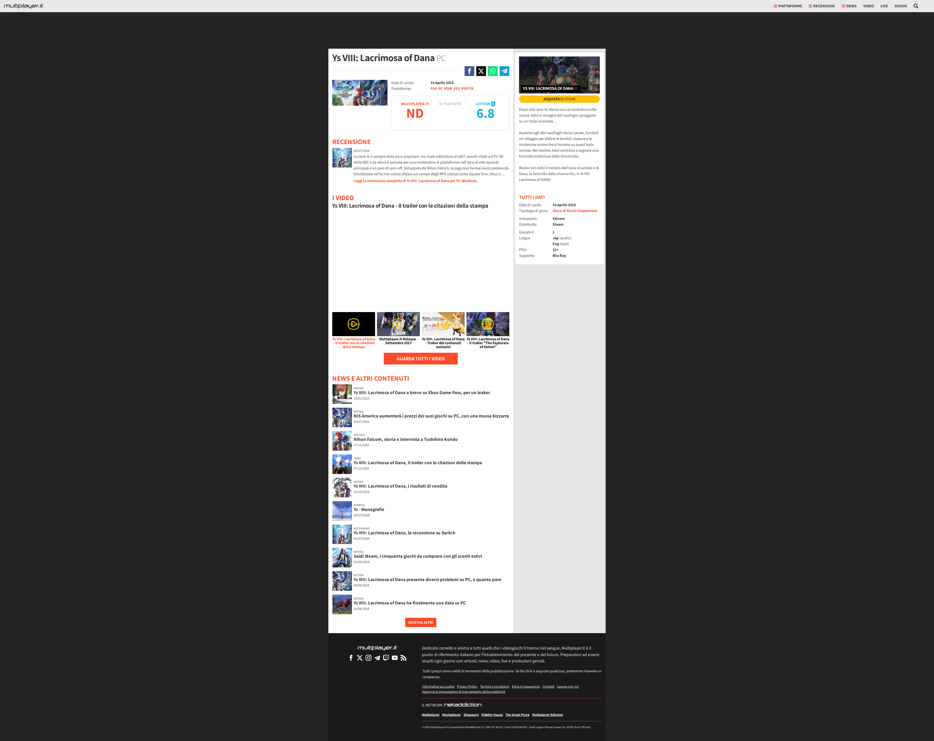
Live (884, 6)
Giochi (901, 6)
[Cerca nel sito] (916, 6)
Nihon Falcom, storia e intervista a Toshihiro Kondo (406, 439)
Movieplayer (451, 714)
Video (868, 6)
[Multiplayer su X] (360, 658)
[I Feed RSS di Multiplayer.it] (403, 658)
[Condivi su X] (481, 71)
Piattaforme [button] (790, 6)
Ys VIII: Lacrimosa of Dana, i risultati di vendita (400, 486)
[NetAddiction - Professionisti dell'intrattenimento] (462, 705)
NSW (448, 88)
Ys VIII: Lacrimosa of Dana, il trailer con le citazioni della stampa (418, 462)
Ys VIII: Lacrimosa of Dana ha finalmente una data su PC (410, 603)
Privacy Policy (467, 686)
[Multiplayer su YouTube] (395, 658)
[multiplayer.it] (377, 647)
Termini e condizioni (494, 686)
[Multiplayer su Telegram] (377, 658)
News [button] (851, 6)
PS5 (457, 88)
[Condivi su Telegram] (504, 71)
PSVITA (467, 88)
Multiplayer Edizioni (547, 714)
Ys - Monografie (369, 509)
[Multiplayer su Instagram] (368, 658)
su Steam (559, 99)
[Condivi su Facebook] (469, 71)
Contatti (548, 686)
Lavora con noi (568, 686)
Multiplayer (431, 714)
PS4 (434, 88)
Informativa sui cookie (438, 686)
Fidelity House (492, 714)
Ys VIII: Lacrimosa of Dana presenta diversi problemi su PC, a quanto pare (427, 579)
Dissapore (471, 714)
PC (440, 88)
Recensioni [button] (824, 6)
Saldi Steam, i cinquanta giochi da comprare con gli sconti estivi (418, 556)
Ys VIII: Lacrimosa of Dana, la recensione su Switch (404, 533)
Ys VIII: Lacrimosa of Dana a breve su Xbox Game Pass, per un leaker (422, 392)
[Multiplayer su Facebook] (351, 658)
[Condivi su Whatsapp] (493, 71)
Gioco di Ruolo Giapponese (575, 210)
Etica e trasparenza (526, 686)
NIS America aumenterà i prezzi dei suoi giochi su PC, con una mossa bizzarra (431, 416)
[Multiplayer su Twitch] (386, 658)
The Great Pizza (517, 714)
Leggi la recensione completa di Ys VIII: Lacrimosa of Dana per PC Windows (415, 180)
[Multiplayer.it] (23, 6)
